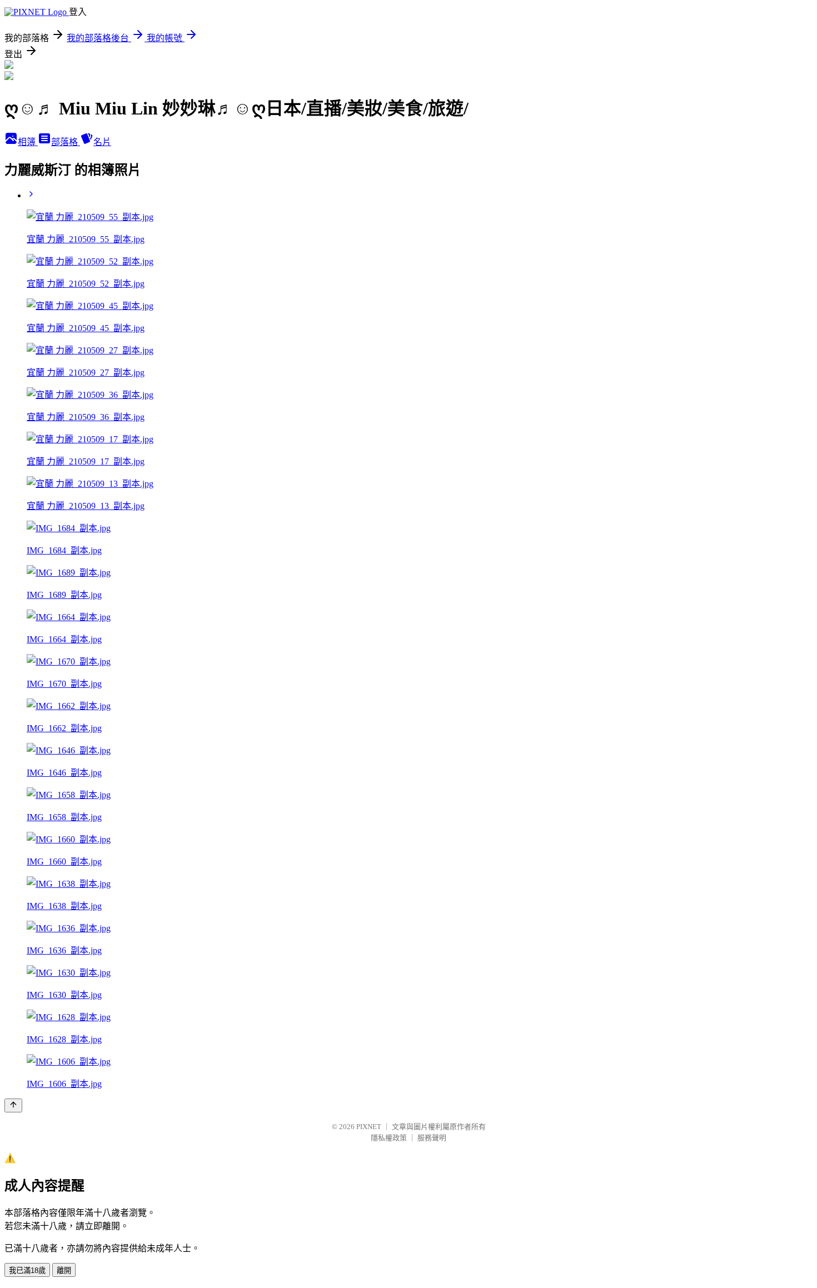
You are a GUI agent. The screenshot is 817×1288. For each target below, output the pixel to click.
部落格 (65, 142)
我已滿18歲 (27, 1270)
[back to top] (13, 1105)
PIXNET (368, 1126)
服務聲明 (431, 1138)
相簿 (28, 142)
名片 (102, 142)
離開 (64, 1270)
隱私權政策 (389, 1138)
